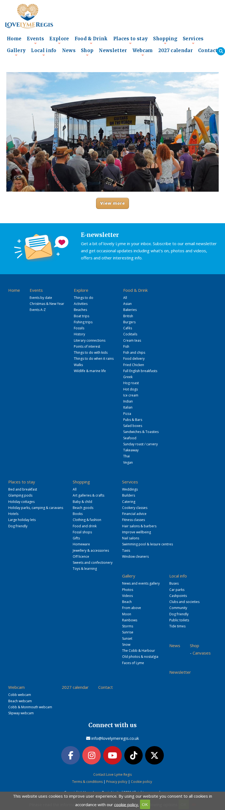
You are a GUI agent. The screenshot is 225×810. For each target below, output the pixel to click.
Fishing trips (83, 322)
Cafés (127, 328)
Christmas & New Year (47, 303)
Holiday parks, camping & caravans (35, 507)
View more (112, 203)
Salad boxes (132, 425)
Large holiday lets (22, 519)
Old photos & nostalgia (140, 656)
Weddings (130, 489)
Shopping (165, 40)
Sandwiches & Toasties (141, 431)
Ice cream (130, 395)
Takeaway (131, 450)
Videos (127, 595)
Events (35, 40)
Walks (78, 364)
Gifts (76, 538)
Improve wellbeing (136, 532)
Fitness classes (133, 519)
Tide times (177, 626)
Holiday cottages (21, 501)
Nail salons (130, 538)
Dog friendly (17, 526)
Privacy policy (116, 781)
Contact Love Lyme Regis (112, 774)
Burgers (129, 322)
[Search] (221, 51)
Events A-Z (38, 309)
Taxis (126, 550)
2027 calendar (175, 50)
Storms (127, 626)
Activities (81, 303)
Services (193, 40)
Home (14, 39)
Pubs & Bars (132, 419)
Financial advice (134, 513)
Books (78, 513)
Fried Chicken (133, 364)
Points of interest (87, 346)
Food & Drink (91, 40)
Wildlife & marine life (90, 371)
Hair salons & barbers (139, 526)
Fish (126, 346)
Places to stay (130, 40)
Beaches (80, 309)
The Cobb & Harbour (138, 650)
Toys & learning (85, 568)
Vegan (128, 462)
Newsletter (113, 50)
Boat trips (81, 316)
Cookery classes (134, 507)
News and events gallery (141, 583)
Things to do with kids (91, 352)
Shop (87, 52)
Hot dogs (130, 389)
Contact (208, 50)
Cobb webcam (19, 694)
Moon (126, 614)
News (68, 50)
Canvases (202, 653)
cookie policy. (126, 804)
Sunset (127, 638)
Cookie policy (141, 781)
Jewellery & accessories (91, 550)
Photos (127, 589)
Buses (174, 583)
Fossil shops (82, 532)
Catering (128, 501)
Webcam (143, 52)
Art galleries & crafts (88, 495)
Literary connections (89, 340)
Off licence (81, 556)
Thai (126, 456)
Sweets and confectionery (93, 562)
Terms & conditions (87, 781)
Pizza (127, 413)
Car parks (176, 589)
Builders (128, 495)
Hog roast (131, 383)
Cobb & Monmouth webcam (30, 707)
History (79, 334)
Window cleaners (135, 556)
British (128, 316)
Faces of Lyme (133, 663)
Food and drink (85, 526)
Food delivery (134, 358)
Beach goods (83, 507)
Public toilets (179, 620)
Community (178, 607)
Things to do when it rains (94, 358)
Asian (127, 303)
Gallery (16, 52)
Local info (43, 52)
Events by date (41, 297)
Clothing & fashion (87, 519)
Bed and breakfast (22, 489)
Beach (127, 601)
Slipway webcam (21, 713)
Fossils (79, 328)
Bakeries (130, 309)
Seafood (129, 438)
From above (131, 607)
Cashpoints (178, 595)
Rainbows (129, 620)
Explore (59, 40)
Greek (128, 377)
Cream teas (132, 340)
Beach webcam (20, 701)
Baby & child (82, 501)
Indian (128, 401)
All (125, 297)
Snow (126, 644)
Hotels (13, 513)
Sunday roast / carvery (140, 444)
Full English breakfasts (140, 371)
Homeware (81, 544)
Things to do (83, 297)
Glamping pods (20, 495)
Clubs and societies (184, 601)
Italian (128, 407)
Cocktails (130, 334)
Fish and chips (134, 352)
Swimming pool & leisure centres (147, 544)
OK (145, 804)
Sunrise (127, 632)
